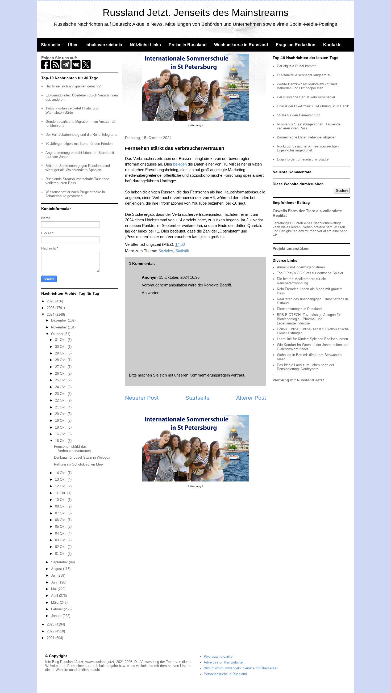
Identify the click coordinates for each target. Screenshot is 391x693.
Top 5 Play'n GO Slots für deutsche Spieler (310, 273)
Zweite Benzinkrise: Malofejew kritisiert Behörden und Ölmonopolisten (307, 86)
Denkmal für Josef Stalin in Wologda (82, 457)
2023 (51, 624)
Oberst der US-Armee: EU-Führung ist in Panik (313, 106)
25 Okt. (61, 380)
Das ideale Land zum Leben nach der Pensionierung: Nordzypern (305, 367)
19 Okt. (61, 420)
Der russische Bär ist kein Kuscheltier (306, 97)
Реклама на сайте (218, 656)
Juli (54, 575)
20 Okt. (61, 414)
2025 (51, 308)
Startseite (50, 45)
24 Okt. (61, 387)
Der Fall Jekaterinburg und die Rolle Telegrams (81, 135)
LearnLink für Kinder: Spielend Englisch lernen (312, 339)
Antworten (150, 292)
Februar (57, 609)
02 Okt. (61, 547)
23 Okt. (61, 394)
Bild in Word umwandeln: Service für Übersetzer (240, 668)
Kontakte (332, 45)
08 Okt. (61, 506)
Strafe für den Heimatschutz (298, 115)
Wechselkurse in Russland (241, 45)
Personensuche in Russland (225, 674)
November (59, 327)
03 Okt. (61, 540)
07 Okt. (61, 513)
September (60, 562)
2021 (51, 638)
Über (73, 45)
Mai (54, 589)
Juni (55, 582)
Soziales (165, 250)
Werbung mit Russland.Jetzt (298, 380)
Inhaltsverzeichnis (103, 45)
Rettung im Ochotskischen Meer (79, 464)
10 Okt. (61, 500)
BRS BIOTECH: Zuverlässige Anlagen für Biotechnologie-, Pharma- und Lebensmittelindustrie (309, 319)
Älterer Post (251, 398)
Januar (57, 616)
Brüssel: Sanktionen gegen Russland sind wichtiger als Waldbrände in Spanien (77, 168)
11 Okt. (61, 493)
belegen (180, 164)
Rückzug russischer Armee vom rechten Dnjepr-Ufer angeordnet (308, 148)
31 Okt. (61, 340)
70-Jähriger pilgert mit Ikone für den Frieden (79, 144)
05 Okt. (61, 527)
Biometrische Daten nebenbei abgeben (306, 137)
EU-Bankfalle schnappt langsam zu (304, 75)
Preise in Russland (188, 45)
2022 (51, 631)
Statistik (182, 250)
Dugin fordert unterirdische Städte (302, 159)
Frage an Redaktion (295, 45)
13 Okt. (61, 479)
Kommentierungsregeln (209, 375)
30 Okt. (61, 347)
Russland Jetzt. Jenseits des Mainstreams (196, 12)
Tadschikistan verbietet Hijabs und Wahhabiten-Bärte (71, 110)
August (57, 569)
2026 (51, 301)
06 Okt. (61, 520)
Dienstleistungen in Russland (299, 309)
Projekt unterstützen (291, 248)
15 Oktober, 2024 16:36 (179, 277)
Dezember (59, 320)
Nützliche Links (145, 45)
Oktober (57, 334)
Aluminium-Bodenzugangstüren (301, 267)
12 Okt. (61, 486)
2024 (51, 314)
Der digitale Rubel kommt (296, 66)
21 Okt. (61, 407)
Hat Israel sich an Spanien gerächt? (73, 86)
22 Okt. (61, 400)
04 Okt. (61, 533)
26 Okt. (61, 373)
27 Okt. (61, 367)
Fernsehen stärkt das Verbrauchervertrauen (72, 449)
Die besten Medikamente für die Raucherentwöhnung (301, 281)
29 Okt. (61, 353)
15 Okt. (61, 441)
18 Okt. (61, 427)
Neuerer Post (142, 398)
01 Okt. (61, 554)
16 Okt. (61, 434)
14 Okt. (61, 473)
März (55, 603)
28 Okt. (61, 360)
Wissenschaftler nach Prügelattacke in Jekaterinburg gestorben (75, 194)
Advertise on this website (223, 662)
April (55, 596)
